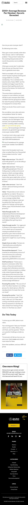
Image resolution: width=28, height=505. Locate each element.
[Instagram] (16, 436)
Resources (13, 451)
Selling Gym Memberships (14, 467)
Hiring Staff (14, 471)
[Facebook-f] (8, 436)
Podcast (14, 462)
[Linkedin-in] (12, 436)
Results (14, 447)
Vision (14, 476)
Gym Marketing (14, 465)
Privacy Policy (14, 489)
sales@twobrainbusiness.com (14, 433)
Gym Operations (14, 473)
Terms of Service (14, 487)
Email (14, 431)
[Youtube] (19, 436)
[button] (26, 2)
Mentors (14, 444)
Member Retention (14, 469)
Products (13, 449)
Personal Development (14, 478)
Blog (14, 453)
